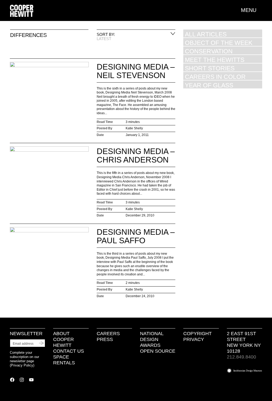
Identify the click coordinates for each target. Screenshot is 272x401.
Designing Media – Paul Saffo (136, 236)
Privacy (193, 339)
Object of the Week (218, 42)
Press (105, 339)
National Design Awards (151, 339)
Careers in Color (215, 76)
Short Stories (210, 68)
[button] (251, 10)
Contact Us (68, 351)
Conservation (209, 51)
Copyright (197, 333)
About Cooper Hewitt (63, 339)
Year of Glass (209, 85)
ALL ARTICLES (206, 34)
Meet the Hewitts (214, 59)
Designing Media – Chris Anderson (136, 155)
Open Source (157, 351)
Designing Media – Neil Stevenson (136, 71)
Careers (108, 333)
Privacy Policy (22, 365)
